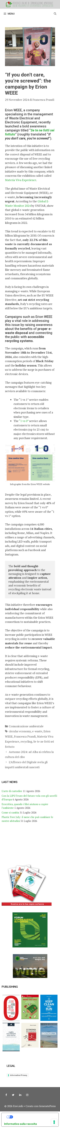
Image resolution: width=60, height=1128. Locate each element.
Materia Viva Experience (20, 180)
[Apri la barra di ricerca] (55, 14)
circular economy (20, 731)
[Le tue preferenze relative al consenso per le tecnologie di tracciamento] (54, 1122)
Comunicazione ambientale (26, 726)
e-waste (37, 731)
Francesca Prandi (25, 736)
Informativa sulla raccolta (20, 1123)
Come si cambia (10, 812)
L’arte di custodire (12, 791)
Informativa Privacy (18, 1075)
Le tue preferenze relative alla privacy (33, 1117)
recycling (26, 741)
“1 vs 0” (23, 421)
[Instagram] (27, 1095)
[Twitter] (13, 1095)
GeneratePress (47, 1106)
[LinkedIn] (20, 1095)
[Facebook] (6, 1095)
